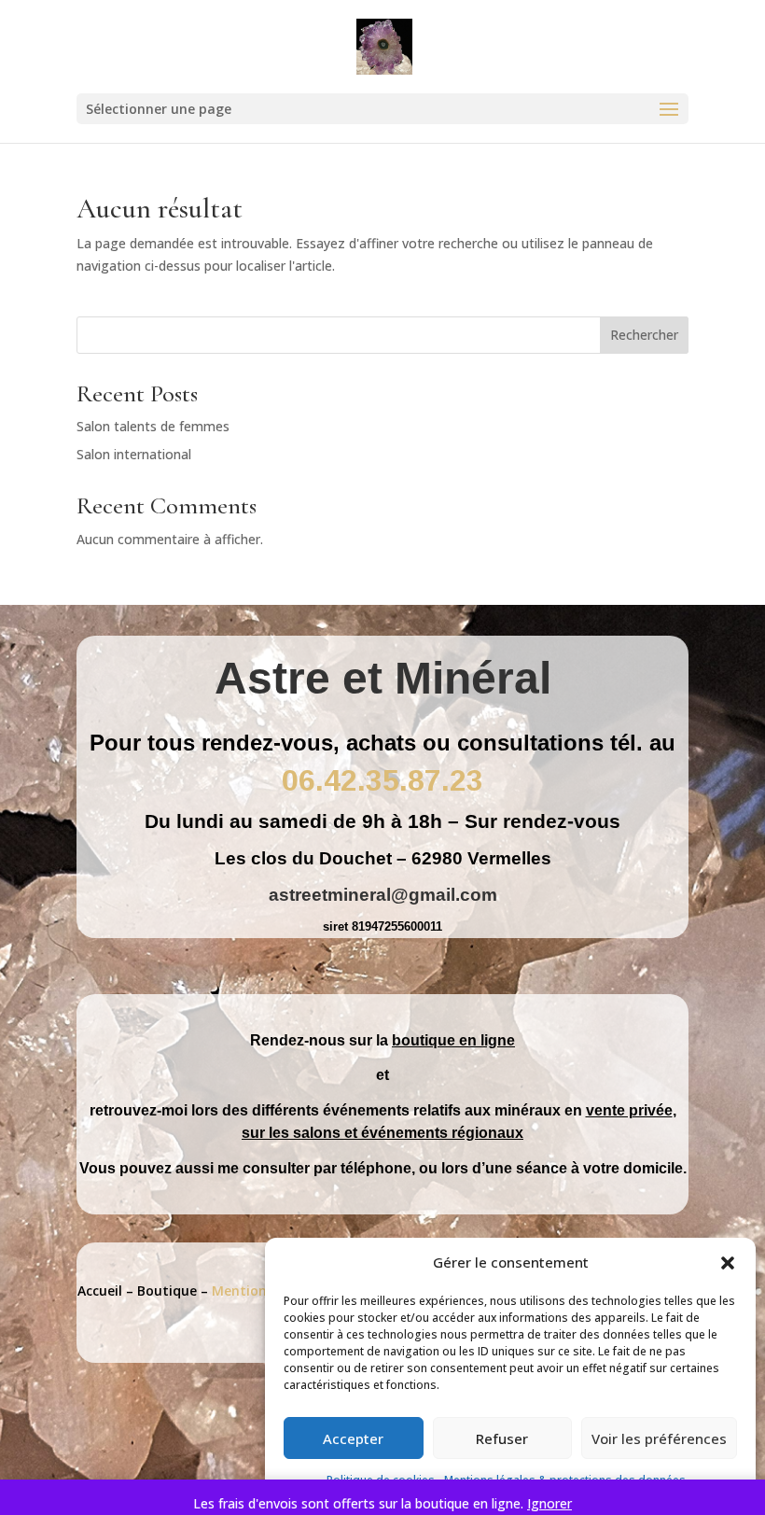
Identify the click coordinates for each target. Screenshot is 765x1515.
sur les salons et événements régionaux (382, 1133)
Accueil (99, 1290)
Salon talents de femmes (153, 426)
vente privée (629, 1110)
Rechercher (644, 335)
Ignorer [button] (549, 1503)
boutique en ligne (453, 1040)
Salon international (133, 454)
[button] (727, 1263)
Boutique (167, 1290)
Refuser (502, 1438)
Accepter (353, 1438)
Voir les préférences (659, 1438)
